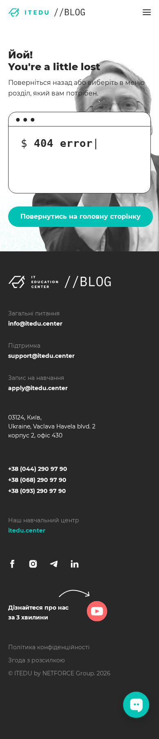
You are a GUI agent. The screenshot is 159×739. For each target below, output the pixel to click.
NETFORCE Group (68, 673)
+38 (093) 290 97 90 (37, 491)
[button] (147, 12)
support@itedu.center (41, 356)
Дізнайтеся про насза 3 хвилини (38, 612)
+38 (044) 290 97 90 (37, 469)
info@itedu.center (35, 323)
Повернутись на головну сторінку (80, 216)
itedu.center (26, 530)
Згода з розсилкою (36, 660)
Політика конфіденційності (49, 647)
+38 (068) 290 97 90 (37, 480)
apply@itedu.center (38, 388)
